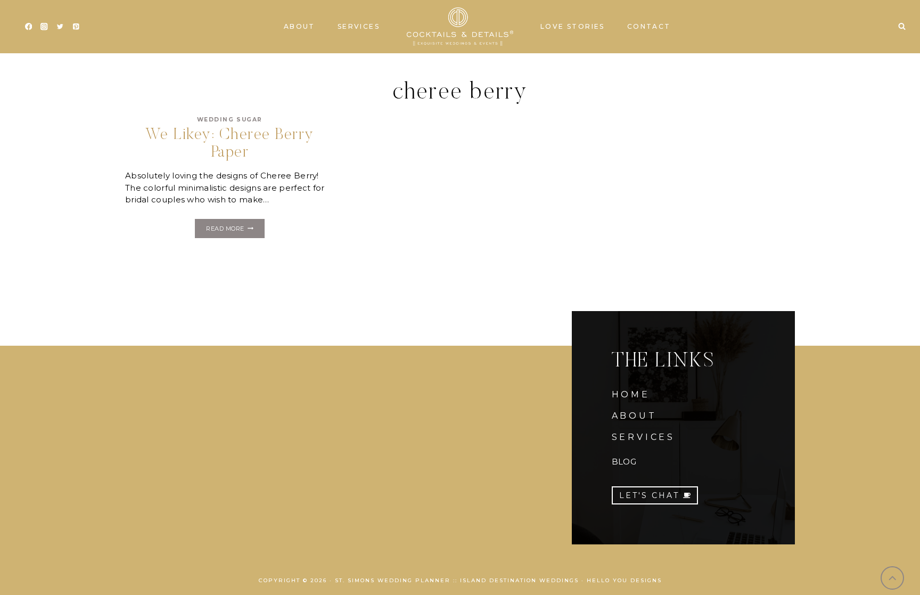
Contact (649, 26)
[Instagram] (44, 27)
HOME (631, 394)
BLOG (624, 462)
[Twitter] (60, 27)
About (299, 26)
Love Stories (572, 26)
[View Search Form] (901, 26)
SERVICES (643, 437)
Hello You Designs (624, 580)
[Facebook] (28, 27)
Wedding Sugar (229, 119)
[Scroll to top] (893, 578)
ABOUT (634, 416)
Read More (235, 230)
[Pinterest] (76, 27)
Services (359, 26)
